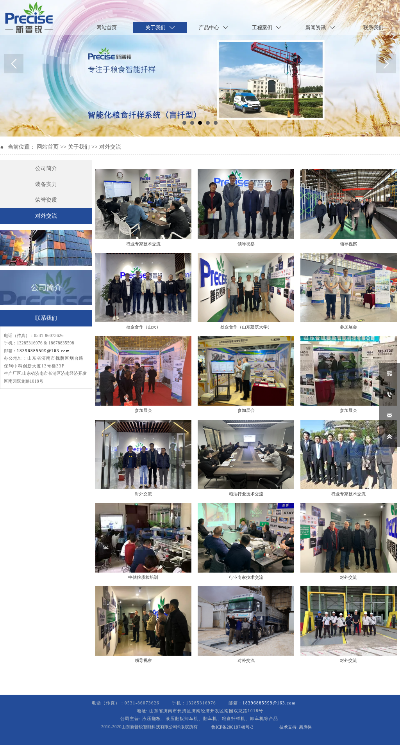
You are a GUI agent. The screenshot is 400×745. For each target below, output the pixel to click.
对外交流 (110, 147)
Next (386, 63)
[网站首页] (29, 17)
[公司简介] (46, 287)
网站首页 (48, 147)
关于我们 (79, 147)
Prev (13, 63)
